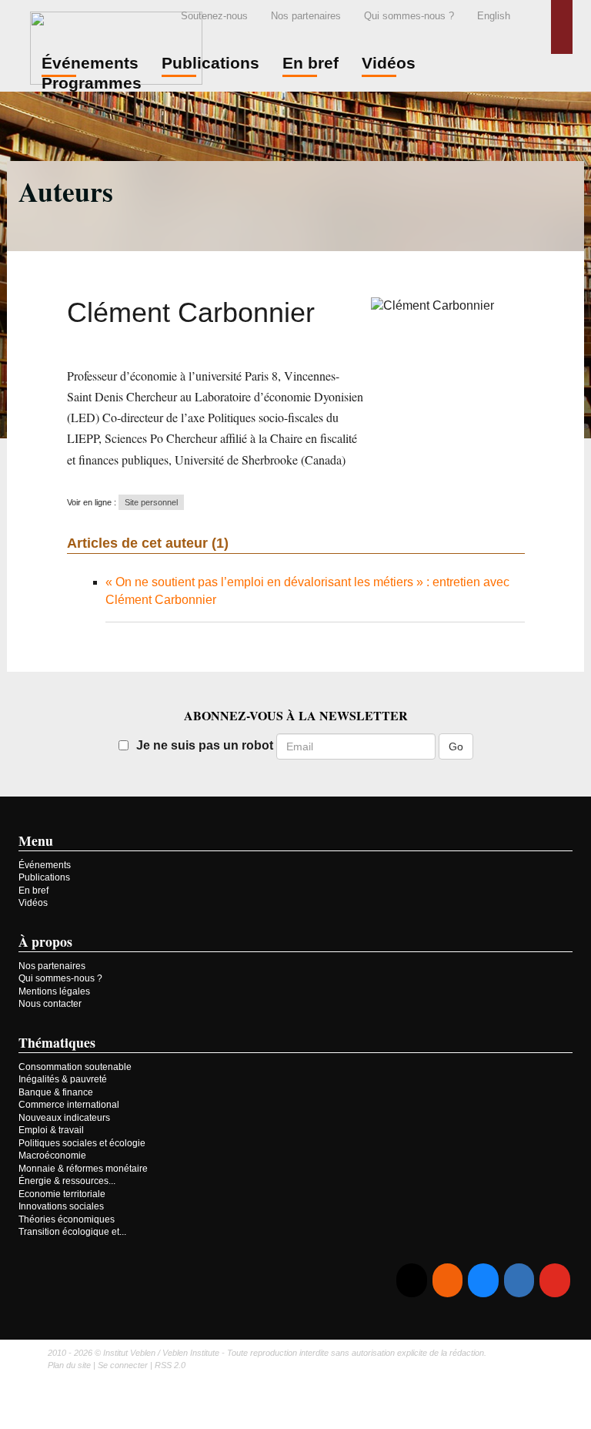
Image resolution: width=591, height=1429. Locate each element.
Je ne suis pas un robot (204, 745)
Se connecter (123, 1365)
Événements (44, 865)
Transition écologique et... (72, 1231)
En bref (33, 890)
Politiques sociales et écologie (81, 1143)
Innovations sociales (61, 1206)
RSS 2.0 (170, 1365)
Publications (44, 877)
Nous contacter (50, 1003)
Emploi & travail (51, 1130)
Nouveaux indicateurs (64, 1117)
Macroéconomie (52, 1155)
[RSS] (447, 1280)
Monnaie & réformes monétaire (83, 1168)
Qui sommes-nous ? (409, 16)
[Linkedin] (519, 1280)
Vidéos (33, 902)
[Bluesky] (483, 1280)
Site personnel (151, 502)
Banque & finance (55, 1092)
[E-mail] (411, 1280)
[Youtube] (554, 1280)
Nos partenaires (306, 16)
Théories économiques (66, 1219)
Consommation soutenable (75, 1067)
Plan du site (69, 1365)
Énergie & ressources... (66, 1181)
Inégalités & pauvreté (62, 1079)
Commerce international (68, 1104)
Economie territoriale (61, 1194)
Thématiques (56, 1042)
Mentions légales (54, 991)
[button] (562, 27)
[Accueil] (116, 46)
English (493, 16)
